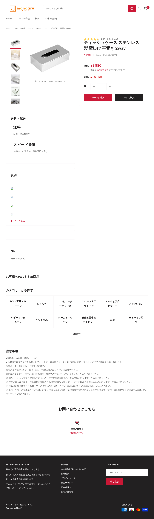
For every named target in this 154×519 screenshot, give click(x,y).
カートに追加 (98, 97)
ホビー (77, 333)
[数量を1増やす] (110, 86)
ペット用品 (42, 319)
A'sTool (87, 55)
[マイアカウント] (139, 8)
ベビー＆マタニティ (18, 320)
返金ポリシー (67, 487)
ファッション (136, 303)
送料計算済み (103, 70)
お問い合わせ (51, 18)
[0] (145, 8)
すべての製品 (19, 28)
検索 (37, 18)
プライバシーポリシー (71, 478)
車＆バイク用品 (136, 320)
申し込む (114, 481)
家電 (112, 319)
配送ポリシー (67, 483)
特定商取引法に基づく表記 (73, 469)
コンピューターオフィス (65, 303)
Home (9, 18)
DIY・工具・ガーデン (18, 303)
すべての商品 (23, 18)
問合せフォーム (77, 432)
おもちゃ (41, 303)
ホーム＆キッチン (65, 320)
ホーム (8, 28)
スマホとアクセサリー (112, 303)
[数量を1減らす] (94, 86)
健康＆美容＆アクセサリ (89, 320)
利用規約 (65, 474)
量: (85, 86)
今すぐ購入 (129, 97)
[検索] (132, 8)
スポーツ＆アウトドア (89, 303)
